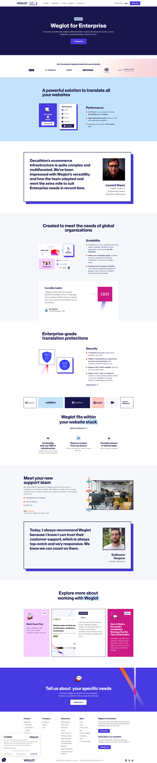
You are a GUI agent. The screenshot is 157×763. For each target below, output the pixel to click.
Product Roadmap (85, 733)
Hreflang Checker (66, 736)
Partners (44, 725)
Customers (27, 733)
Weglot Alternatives (67, 749)
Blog (81, 730)
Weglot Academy (66, 738)
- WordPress (28, 725)
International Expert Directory (67, 752)
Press (81, 722)
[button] (4, 760)
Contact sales (118, 3)
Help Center (64, 725)
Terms (81, 725)
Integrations (27, 722)
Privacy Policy (84, 727)
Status (81, 738)
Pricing (64, 3)
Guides (63, 730)
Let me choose (21, 754)
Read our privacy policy (10, 748)
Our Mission (45, 722)
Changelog (83, 736)
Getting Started (65, 722)
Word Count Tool (66, 733)
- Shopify (27, 730)
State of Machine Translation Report (66, 742)
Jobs (43, 727)
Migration (64, 746)
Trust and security (85, 741)
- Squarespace (28, 727)
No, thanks (8, 754)
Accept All (33, 754)
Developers (64, 727)
